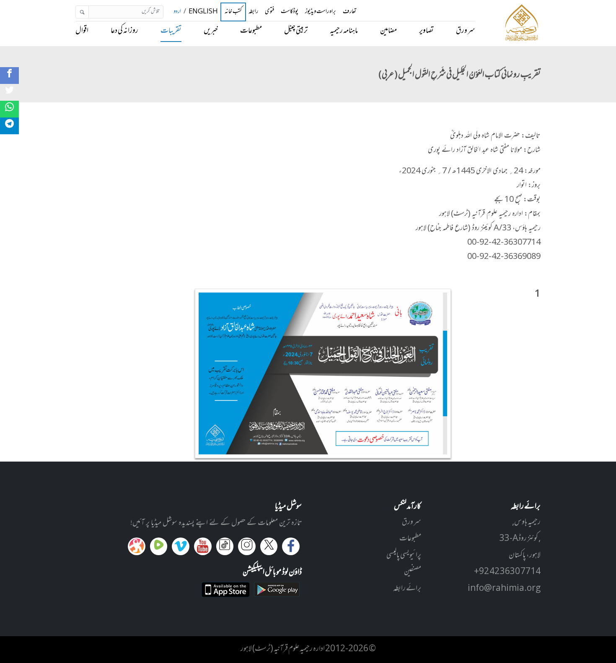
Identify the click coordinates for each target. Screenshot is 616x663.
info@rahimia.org (504, 588)
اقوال (81, 31)
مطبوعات (251, 31)
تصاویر (426, 31)
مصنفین (412, 571)
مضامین (388, 31)
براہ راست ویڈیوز (320, 12)
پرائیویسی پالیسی (403, 555)
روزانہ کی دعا (124, 31)
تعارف (349, 12)
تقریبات (170, 31)
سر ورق (465, 31)
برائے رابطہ (407, 588)
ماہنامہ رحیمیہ (344, 31)
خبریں (211, 31)
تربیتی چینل (296, 31)
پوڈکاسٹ (289, 12)
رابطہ (253, 12)
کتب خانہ (233, 12)
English (203, 12)
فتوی (269, 12)
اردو (177, 12)
